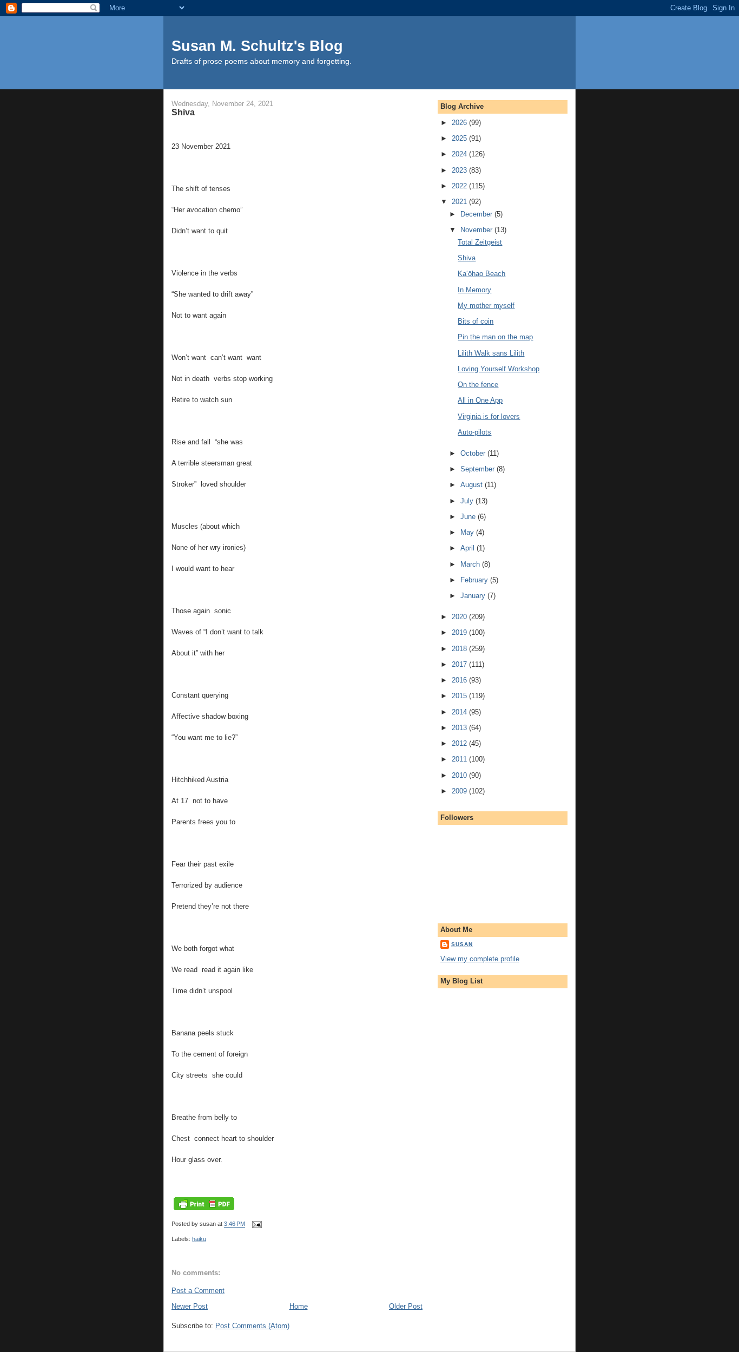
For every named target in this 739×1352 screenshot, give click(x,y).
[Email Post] (256, 1224)
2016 (460, 680)
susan (462, 944)
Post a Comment (198, 1291)
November (477, 230)
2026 (460, 123)
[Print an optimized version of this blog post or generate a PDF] (203, 1210)
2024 (460, 154)
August (472, 485)
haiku (199, 1239)
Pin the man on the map (495, 337)
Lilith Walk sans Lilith (491, 353)
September (478, 469)
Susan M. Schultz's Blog (257, 45)
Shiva (467, 258)
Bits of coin (475, 321)
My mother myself (486, 305)
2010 (460, 775)
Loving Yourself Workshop (498, 369)
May (468, 532)
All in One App (480, 400)
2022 (460, 186)
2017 (460, 664)
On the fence (478, 384)
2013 (460, 728)
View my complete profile (479, 959)
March (471, 564)
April (468, 548)
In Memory (474, 290)
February (475, 580)
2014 (460, 712)
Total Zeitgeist (480, 242)
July (468, 501)
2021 (460, 202)
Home (298, 1306)
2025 (460, 138)
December (477, 214)
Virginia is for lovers (489, 416)
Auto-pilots (474, 432)
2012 (460, 743)
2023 (460, 170)
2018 (460, 649)
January (473, 596)
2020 (460, 617)
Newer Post (189, 1306)
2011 (460, 759)
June (469, 517)
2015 (460, 696)
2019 (460, 632)
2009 (460, 791)
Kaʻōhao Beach (481, 274)
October (473, 453)
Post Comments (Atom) (252, 1326)
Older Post (406, 1306)
